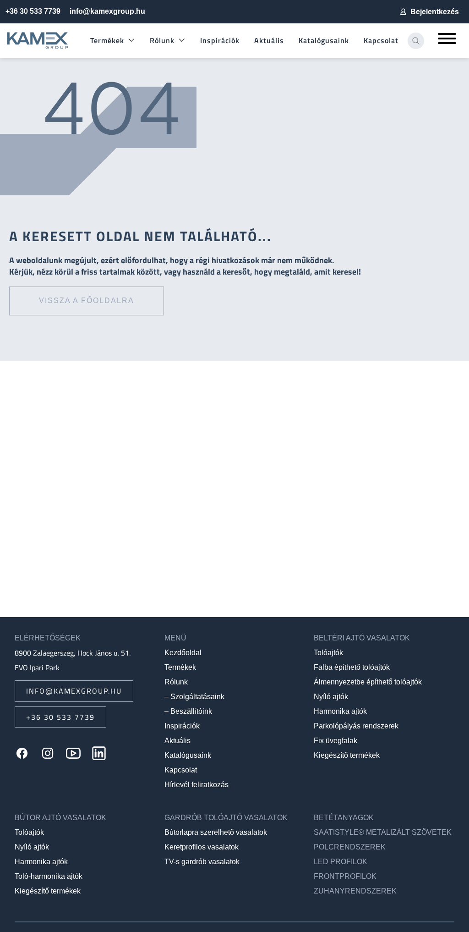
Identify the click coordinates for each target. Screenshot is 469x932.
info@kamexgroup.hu (107, 11)
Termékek (107, 40)
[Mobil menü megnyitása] (447, 40)
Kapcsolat (381, 40)
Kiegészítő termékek (347, 755)
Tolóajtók (328, 652)
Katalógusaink (324, 40)
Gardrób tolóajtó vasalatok (226, 818)
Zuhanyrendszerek (355, 891)
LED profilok (340, 862)
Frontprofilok (345, 876)
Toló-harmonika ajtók (48, 876)
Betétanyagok (344, 818)
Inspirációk (220, 40)
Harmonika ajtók (340, 711)
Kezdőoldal (183, 652)
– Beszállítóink (188, 711)
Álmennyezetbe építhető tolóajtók (368, 682)
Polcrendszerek (350, 847)
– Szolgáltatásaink (194, 696)
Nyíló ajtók (331, 696)
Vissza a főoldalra (86, 300)
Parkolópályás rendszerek (356, 726)
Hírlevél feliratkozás (196, 785)
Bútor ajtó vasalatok (60, 818)
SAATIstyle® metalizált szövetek (383, 832)
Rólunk (162, 40)
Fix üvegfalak (335, 740)
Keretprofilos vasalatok (201, 847)
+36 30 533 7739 (32, 11)
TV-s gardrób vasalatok (202, 862)
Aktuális (269, 40)
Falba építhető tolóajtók (352, 667)
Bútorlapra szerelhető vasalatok (215, 832)
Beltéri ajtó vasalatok (362, 638)
